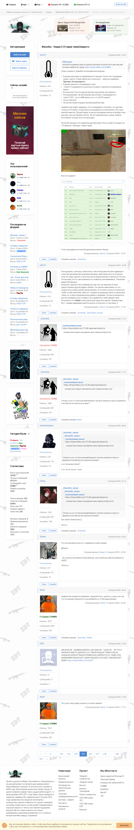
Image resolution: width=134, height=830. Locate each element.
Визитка (82, 810)
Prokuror (14, 440)
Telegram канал (86, 782)
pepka (18, 282)
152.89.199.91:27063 (76, 31)
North (42, 590)
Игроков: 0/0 (111, 28)
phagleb (21, 251)
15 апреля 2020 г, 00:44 (117, 426)
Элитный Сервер (107, 779)
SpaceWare (21, 335)
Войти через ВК (22, 61)
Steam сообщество (87, 794)
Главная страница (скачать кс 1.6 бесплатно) (24, 12)
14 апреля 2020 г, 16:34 (117, 55)
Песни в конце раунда (20, 319)
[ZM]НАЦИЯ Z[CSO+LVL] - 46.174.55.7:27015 (72, 12)
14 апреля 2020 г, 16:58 (117, 265)
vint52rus (14, 443)
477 (97, 754)
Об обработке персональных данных (64, 788)
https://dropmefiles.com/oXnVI (80, 660)
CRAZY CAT (21, 261)
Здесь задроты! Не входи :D (112, 776)
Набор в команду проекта (21, 288)
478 (104, 754)
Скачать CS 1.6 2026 (60, 5)
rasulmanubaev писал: (72, 326)
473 (68, 754)
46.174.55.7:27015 (114, 31)
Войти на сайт (121, 4)
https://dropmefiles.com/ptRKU (98, 67)
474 (76, 754)
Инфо (24, 5)
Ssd (88, 313)
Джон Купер (15, 451)
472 (61, 754)
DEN (42, 643)
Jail (101, 796)
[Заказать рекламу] (20, 405)
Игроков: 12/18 (74, 28)
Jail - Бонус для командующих (24, 277)
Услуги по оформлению (21, 309)
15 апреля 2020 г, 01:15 (117, 481)
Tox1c (19, 293)
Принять (124, 825)
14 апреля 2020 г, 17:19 (117, 372)
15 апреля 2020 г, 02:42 (117, 537)
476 (90, 754)
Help (38, 5)
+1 (17, 475)
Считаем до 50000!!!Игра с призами (26, 267)
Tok (20, 440)
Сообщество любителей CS (112, 783)
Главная (12, 5)
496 (117, 754)
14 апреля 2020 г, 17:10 (117, 319)
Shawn (43, 536)
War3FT (103, 792)
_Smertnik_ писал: (71, 379)
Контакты (62, 803)
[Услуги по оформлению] (20, 364)
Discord (82, 785)
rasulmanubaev (47, 425)
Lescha (100, 313)
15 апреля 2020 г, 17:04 (117, 644)
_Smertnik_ (81, 259)
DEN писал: (67, 62)
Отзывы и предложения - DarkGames (26, 246)
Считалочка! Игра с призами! (23, 256)
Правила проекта (65, 782)
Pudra (23, 449)
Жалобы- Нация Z (18, 235)
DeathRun (104, 789)
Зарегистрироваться (21, 68)
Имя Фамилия (22, 272)
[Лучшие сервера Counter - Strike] (20, 26)
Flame (93, 313)
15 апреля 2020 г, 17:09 (117, 697)
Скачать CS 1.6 (83, 5)
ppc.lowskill (21, 325)
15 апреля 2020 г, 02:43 (117, 590)
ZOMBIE (103, 786)
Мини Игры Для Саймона (21, 330)
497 (41, 759)
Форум (49, 12)
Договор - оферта (66, 800)
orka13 (43, 55)
